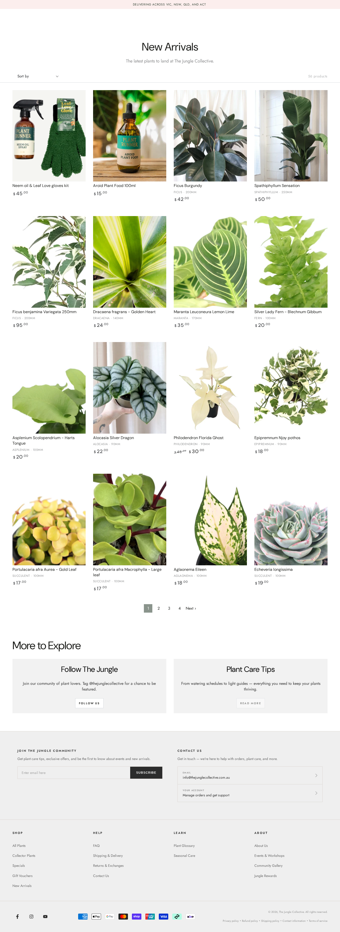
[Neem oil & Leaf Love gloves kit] (49, 136)
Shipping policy (270, 921)
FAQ (96, 845)
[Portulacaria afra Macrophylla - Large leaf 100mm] (129, 519)
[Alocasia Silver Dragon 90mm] (129, 388)
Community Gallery (268, 865)
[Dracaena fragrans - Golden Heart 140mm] (129, 262)
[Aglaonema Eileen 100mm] (210, 519)
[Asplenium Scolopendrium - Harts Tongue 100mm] (49, 388)
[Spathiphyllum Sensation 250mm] (291, 136)
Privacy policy (231, 921)
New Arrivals (22, 885)
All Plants (19, 845)
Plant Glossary (184, 845)
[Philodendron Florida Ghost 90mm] (210, 388)
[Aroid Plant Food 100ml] (129, 136)
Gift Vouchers (22, 875)
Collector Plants (23, 855)
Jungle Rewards (265, 875)
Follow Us (89, 703)
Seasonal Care (184, 855)
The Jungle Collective (291, 912)
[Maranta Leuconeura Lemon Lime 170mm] (210, 262)
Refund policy (250, 921)
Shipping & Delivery (108, 855)
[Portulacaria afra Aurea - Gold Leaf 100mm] (49, 519)
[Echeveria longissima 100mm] (291, 519)
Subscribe (146, 772)
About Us (261, 845)
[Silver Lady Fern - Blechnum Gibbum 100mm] (291, 262)
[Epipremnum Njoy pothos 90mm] (291, 388)
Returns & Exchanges (108, 865)
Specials (18, 865)
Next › (191, 608)
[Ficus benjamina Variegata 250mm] (49, 262)
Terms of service (318, 921)
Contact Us (101, 875)
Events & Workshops (269, 855)
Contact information (294, 921)
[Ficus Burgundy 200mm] (210, 136)
